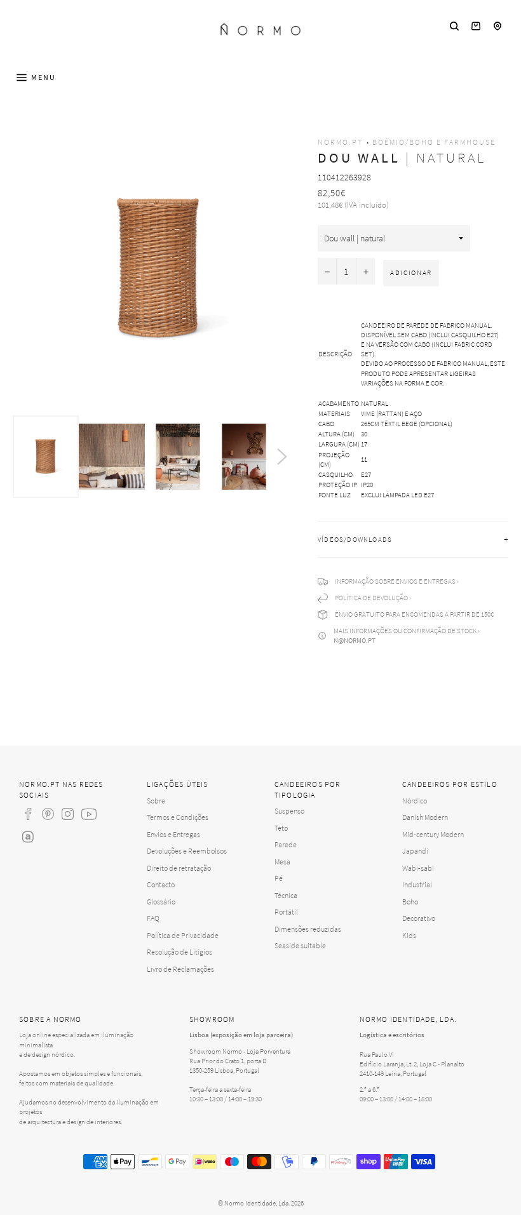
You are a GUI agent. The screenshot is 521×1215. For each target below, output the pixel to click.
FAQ (153, 918)
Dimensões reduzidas (307, 929)
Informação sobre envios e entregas (395, 581)
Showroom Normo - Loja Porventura (239, 1051)
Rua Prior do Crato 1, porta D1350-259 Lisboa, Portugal (228, 1065)
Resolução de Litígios (179, 952)
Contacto (161, 884)
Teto (281, 828)
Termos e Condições (177, 817)
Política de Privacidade (183, 935)
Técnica (285, 895)
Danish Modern (425, 817)
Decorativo (418, 918)
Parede (285, 844)
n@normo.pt (355, 640)
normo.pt (340, 142)
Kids (409, 935)
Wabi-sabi (418, 868)
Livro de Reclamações (180, 969)
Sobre (156, 800)
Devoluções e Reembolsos (187, 851)
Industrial (417, 884)
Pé (278, 878)
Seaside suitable (300, 945)
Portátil (286, 911)
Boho (410, 901)
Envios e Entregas (173, 834)
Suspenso (289, 811)
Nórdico (414, 800)
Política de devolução (371, 597)
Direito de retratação (179, 868)
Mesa (282, 861)
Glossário (161, 901)
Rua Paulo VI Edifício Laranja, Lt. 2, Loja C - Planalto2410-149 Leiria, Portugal (412, 1064)
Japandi (415, 851)
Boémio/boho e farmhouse (434, 142)
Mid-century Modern (433, 834)
